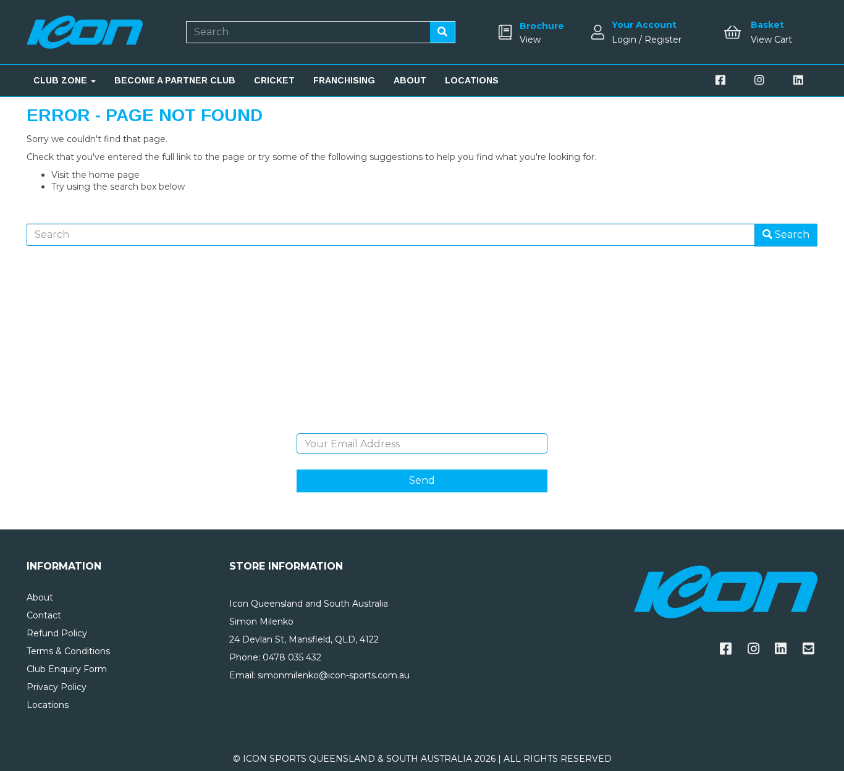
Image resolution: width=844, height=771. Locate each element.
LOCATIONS (472, 80)
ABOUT (410, 80)
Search (790, 234)
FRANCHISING (344, 80)
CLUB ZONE (61, 80)
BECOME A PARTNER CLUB (174, 80)
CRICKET (274, 80)
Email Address (422, 423)
